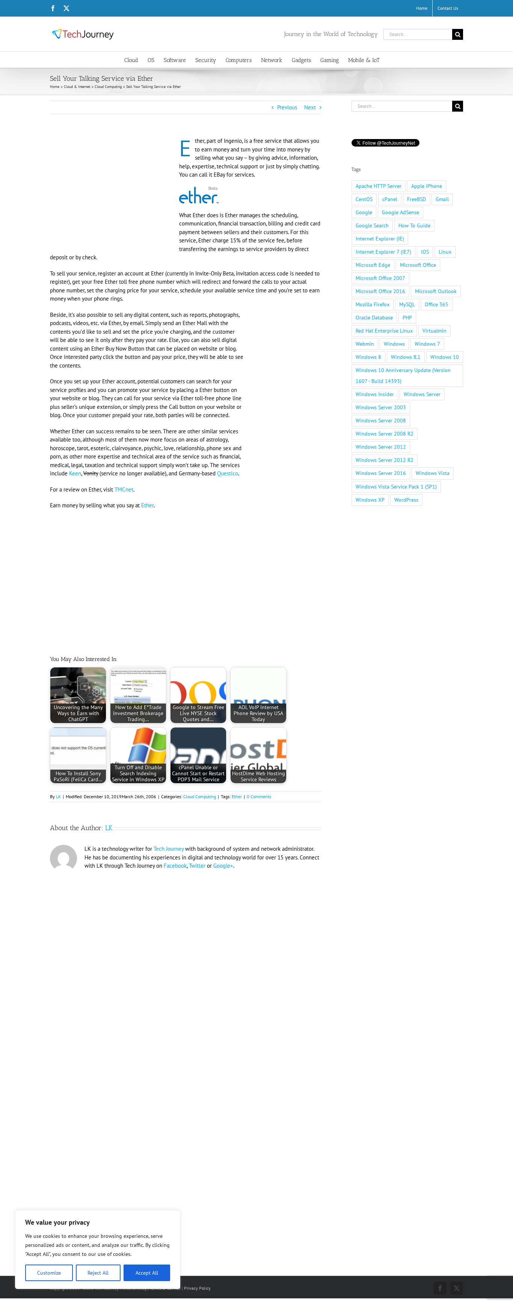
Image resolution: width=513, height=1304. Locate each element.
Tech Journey (169, 848)
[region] (97, 1249)
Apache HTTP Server (378, 186)
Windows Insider (375, 394)
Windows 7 (427, 343)
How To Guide (414, 225)
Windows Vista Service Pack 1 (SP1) (396, 486)
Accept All (147, 1272)
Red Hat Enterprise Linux (384, 330)
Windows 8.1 (406, 357)
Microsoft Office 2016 (380, 291)
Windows (394, 343)
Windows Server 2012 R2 (384, 460)
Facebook (175, 865)
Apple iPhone (426, 186)
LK (58, 796)
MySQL (407, 304)
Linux (445, 251)
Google (364, 212)
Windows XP (370, 499)
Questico (227, 473)
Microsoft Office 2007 (380, 278)
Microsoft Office (418, 265)
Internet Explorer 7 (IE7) (383, 251)
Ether (147, 505)
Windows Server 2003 (381, 407)
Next (310, 107)
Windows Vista (433, 473)
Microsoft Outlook (436, 291)
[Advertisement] (113, 192)
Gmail (442, 199)
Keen (75, 473)
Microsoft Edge (373, 265)
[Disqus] (185, 976)
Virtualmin (434, 330)
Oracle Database (374, 317)
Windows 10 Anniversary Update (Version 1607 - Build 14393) (403, 375)
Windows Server (422, 394)
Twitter (197, 865)
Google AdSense (400, 212)
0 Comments (259, 796)
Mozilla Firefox (372, 304)
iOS (425, 251)
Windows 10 (444, 357)
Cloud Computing (199, 796)
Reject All (98, 1272)
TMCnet (124, 489)
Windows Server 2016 (381, 473)
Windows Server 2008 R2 (384, 433)
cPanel (389, 199)
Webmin (365, 343)
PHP (407, 317)
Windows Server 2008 (381, 420)
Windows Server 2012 (381, 446)
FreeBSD (416, 199)
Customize (49, 1272)
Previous (287, 107)
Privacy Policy (197, 1288)
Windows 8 (368, 357)
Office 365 (436, 304)
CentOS (364, 199)
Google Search (372, 225)
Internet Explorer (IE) (380, 238)
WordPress (406, 499)
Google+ (223, 865)
